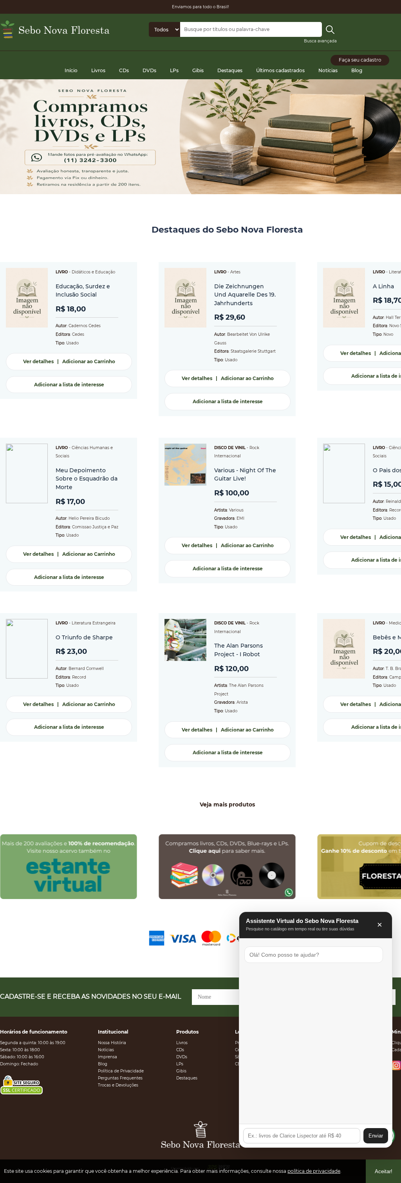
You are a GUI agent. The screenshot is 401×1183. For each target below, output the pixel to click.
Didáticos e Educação (93, 272)
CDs (124, 70)
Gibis (198, 70)
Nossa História (112, 1042)
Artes (235, 272)
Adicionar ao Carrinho (88, 361)
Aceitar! (383, 1171)
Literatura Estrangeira (94, 623)
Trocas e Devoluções (118, 1085)
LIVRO (62, 272)
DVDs (149, 70)
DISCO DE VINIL (230, 447)
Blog (356, 70)
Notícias (328, 70)
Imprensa (107, 1056)
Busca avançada (320, 41)
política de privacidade (313, 1171)
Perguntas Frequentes (120, 1078)
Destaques (229, 70)
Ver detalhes (38, 361)
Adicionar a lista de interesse (69, 385)
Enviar (375, 1136)
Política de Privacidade (121, 1071)
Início (71, 70)
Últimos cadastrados (280, 70)
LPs (174, 70)
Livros (98, 70)
